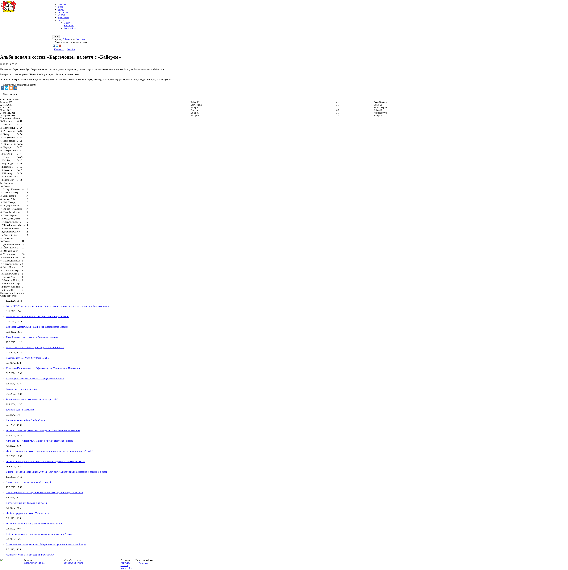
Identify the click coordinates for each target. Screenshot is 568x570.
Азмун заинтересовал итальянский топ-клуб (28, 482)
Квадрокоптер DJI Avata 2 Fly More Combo (27, 358)
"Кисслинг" (82, 39)
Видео (61, 9)
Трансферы (63, 17)
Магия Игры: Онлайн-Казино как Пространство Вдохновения (37, 316)
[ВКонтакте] (53, 46)
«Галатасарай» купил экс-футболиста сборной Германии (34, 523)
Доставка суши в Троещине (20, 409)
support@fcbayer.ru (73, 563)
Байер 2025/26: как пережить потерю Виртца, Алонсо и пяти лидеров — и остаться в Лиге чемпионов (57, 306)
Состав (61, 14)
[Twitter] (57, 46)
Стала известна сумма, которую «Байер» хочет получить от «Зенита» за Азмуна (46, 544)
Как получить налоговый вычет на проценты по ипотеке (35, 378)
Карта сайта (70, 28)
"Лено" (67, 39)
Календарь (63, 12)
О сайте (67, 22)
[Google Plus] (60, 46)
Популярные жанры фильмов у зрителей (26, 503)
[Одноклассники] (11, 88)
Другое (61, 20)
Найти (55, 36)
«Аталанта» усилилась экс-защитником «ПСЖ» (30, 554)
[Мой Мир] (15, 88)
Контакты (69, 25)
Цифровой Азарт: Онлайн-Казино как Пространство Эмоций (37, 327)
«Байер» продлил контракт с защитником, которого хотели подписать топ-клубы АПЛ (49, 451)
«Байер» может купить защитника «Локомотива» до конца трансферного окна (45, 461)
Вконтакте (143, 563)
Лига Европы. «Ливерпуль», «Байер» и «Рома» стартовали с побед (39, 440)
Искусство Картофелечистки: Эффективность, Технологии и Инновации (43, 368)
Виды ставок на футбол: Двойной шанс (26, 420)
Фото (60, 6)
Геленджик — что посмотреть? (21, 389)
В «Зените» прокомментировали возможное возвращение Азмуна (39, 534)
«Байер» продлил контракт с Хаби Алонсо (27, 513)
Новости (28, 563)
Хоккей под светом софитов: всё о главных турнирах (33, 337)
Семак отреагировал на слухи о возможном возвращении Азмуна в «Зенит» (44, 492)
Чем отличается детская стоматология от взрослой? (32, 399)
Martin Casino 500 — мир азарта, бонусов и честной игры (35, 347)
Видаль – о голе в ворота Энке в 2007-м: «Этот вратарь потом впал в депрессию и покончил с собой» (57, 472)
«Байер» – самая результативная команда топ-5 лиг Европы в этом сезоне (43, 430)
